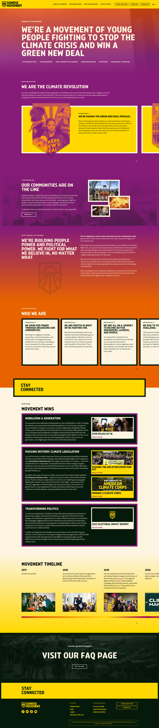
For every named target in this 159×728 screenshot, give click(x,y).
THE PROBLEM (46, 61)
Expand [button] (28, 214)
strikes (117, 581)
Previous (130, 161)
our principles (88, 61)
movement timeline (120, 61)
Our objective (29, 61)
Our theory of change (67, 61)
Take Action (127, 703)
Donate (127, 707)
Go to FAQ (79, 666)
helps (153, 573)
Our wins (103, 61)
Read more (97, 437)
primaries (120, 578)
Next (136, 161)
